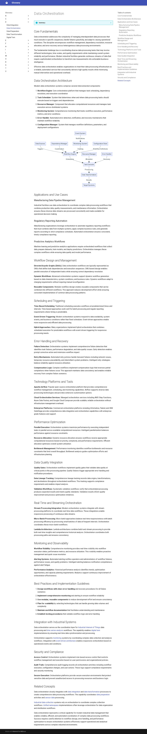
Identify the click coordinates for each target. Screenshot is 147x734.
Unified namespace (51, 705)
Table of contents (124, 13)
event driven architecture (66, 641)
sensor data (50, 697)
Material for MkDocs (19, 731)
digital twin (95, 630)
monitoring (57, 638)
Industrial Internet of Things (89, 627)
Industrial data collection (44, 702)
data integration (74, 692)
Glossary (8, 13)
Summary (42, 23)
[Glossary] (6, 2)
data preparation (103, 695)
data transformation (92, 692)
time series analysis (55, 630)
